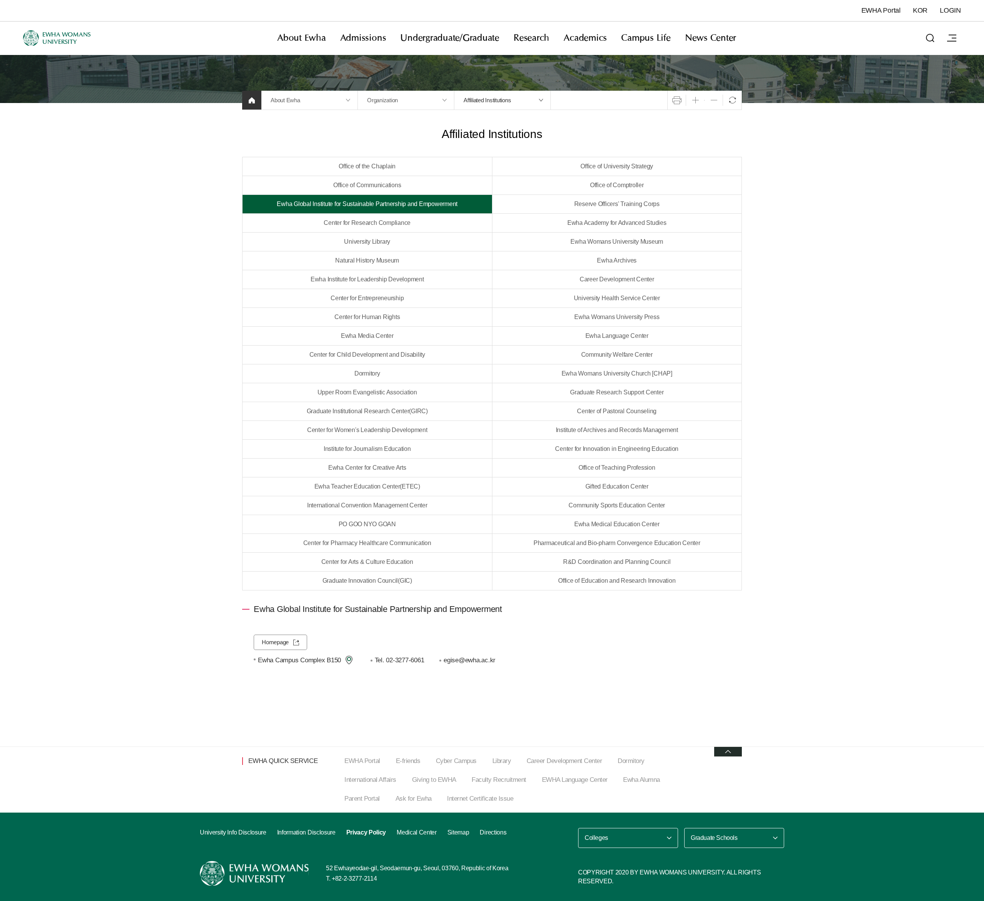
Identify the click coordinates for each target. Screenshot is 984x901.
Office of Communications (367, 185)
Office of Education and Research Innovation (616, 580)
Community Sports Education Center (616, 505)
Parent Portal (362, 798)
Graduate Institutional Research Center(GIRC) (367, 411)
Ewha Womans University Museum (616, 241)
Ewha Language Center (616, 335)
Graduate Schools (714, 838)
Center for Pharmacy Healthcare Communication (367, 543)
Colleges (596, 838)
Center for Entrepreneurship (367, 298)
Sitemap (458, 832)
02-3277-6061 (405, 660)
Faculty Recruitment (499, 779)
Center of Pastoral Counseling (617, 411)
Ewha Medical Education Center (617, 524)
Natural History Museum (367, 260)
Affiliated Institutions (487, 100)
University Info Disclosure (233, 832)
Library (501, 761)
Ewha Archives (617, 260)
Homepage (275, 642)
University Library (367, 241)
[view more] (728, 751)
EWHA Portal (881, 10)
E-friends (408, 761)
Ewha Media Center (367, 335)
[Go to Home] (255, 873)
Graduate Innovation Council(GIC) (367, 580)
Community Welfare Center (617, 354)
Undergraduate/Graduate (449, 38)
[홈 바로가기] (251, 100)
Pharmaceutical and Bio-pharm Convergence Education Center (617, 543)
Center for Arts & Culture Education (367, 562)
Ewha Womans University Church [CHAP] (617, 373)
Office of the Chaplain (367, 166)
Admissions (363, 38)
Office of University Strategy (616, 166)
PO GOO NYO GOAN (367, 524)
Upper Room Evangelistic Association (367, 392)
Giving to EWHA (434, 779)
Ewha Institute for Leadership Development (367, 279)
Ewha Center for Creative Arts (367, 467)
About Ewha (301, 38)
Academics (585, 38)
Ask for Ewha (414, 798)
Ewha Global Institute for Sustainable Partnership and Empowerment (367, 204)
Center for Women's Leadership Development (367, 430)
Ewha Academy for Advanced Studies (617, 222)
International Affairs (370, 779)
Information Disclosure (306, 832)
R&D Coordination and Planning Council (617, 562)
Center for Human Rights (367, 317)
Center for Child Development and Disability (367, 354)
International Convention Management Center (367, 505)
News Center (710, 38)
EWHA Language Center (575, 779)
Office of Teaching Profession (616, 467)
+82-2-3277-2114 (354, 878)
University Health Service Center (617, 298)
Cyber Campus (456, 761)
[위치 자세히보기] (349, 660)
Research (531, 38)
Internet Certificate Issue (480, 798)
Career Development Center (617, 279)
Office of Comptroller (617, 185)
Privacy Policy (366, 832)
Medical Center (417, 832)
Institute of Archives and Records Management (617, 430)
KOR (920, 10)
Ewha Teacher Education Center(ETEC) (367, 486)
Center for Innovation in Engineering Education (616, 449)
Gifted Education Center (616, 486)
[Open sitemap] (951, 38)
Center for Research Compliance (367, 222)
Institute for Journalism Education (367, 449)
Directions (493, 832)
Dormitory (367, 373)
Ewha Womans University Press (616, 317)
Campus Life (645, 38)
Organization (382, 100)
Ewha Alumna (641, 779)
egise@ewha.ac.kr (469, 660)
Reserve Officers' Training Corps (617, 204)
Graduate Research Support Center (616, 392)
